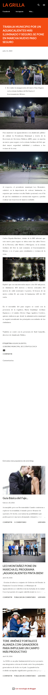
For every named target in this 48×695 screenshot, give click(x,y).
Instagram (19, 11)
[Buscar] (38, 4)
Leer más (41, 522)
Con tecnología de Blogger (25, 689)
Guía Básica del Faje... (15, 498)
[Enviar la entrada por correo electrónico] (4, 351)
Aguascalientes (19, 343)
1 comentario (20, 522)
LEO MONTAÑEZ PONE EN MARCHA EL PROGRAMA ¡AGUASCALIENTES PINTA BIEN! (23, 569)
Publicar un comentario (25, 597)
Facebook (6, 11)
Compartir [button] (7, 354)
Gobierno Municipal (11, 346)
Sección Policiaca (29, 346)
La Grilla (13, 5)
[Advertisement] (24, 436)
